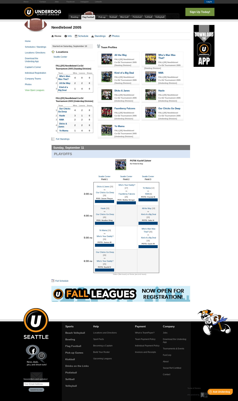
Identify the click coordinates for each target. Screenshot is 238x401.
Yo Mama (63, 130)
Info (70, 36)
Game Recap (104, 201)
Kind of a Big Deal (124, 73)
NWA (61, 119)
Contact (43, 2)
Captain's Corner (33, 67)
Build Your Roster (101, 352)
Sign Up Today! (200, 11)
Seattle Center (60, 57)
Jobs (57, 2)
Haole (62, 115)
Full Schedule (61, 281)
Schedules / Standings (35, 47)
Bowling (70, 339)
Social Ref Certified (172, 368)
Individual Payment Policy (147, 345)
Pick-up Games (74, 352)
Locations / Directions (35, 52)
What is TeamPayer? (145, 333)
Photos (28, 84)
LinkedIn (98, 2)
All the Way (64, 83)
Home (28, 41)
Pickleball (71, 372)
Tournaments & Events (173, 348)
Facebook (71, 2)
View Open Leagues (34, 90)
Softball (70, 379)
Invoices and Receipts (145, 352)
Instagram (84, 2)
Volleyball (71, 385)
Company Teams (33, 78)
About (26, 2)
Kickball (70, 359)
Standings (100, 36)
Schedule (83, 36)
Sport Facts (98, 339)
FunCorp (167, 355)
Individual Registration (35, 73)
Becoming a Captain (103, 345)
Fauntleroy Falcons (124, 108)
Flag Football (73, 346)
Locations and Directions (105, 333)
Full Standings (62, 139)
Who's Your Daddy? (126, 185)
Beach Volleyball (75, 332)
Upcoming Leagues (102, 358)
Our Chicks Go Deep (169, 108)
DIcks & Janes (122, 90)
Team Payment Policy (145, 339)
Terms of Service (194, 388)
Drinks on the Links (77, 366)
